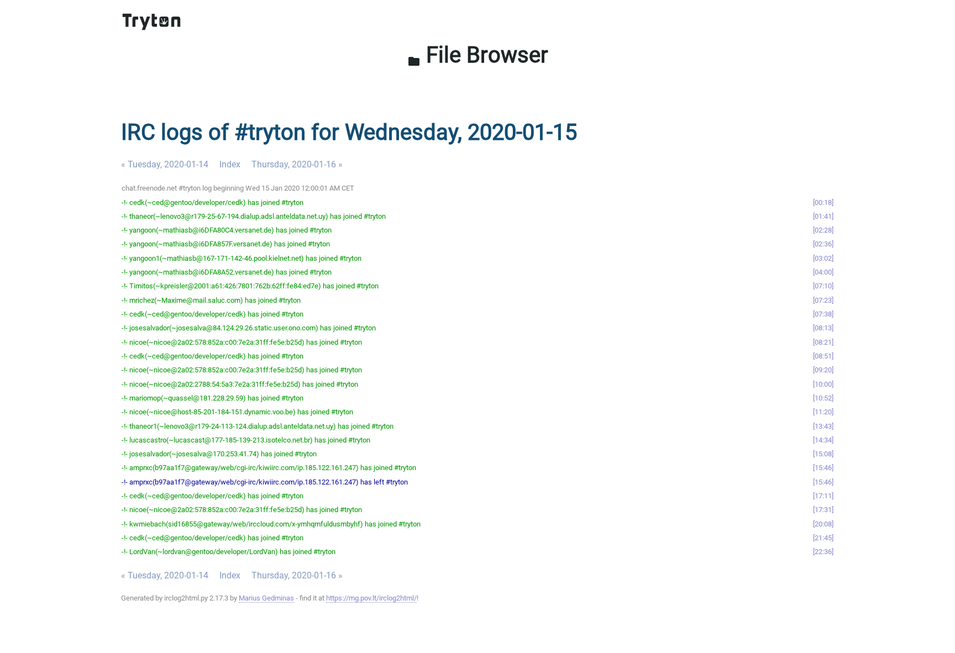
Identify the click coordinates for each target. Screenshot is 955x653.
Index (229, 164)
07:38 (823, 314)
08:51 (823, 356)
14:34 (823, 440)
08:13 (823, 328)
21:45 (823, 538)
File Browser (477, 55)
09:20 (823, 370)
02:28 (823, 230)
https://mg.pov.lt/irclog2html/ (371, 598)
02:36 (823, 244)
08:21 (823, 342)
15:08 (823, 454)
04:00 (823, 272)
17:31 (823, 509)
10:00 (823, 384)
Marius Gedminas (266, 598)
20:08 (823, 524)
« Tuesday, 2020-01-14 (164, 164)
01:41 (823, 216)
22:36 (823, 551)
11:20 (823, 412)
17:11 (823, 496)
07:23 (823, 300)
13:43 (823, 426)
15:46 (823, 468)
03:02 (823, 258)
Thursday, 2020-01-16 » (297, 164)
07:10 (823, 286)
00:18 (823, 202)
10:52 (823, 398)
